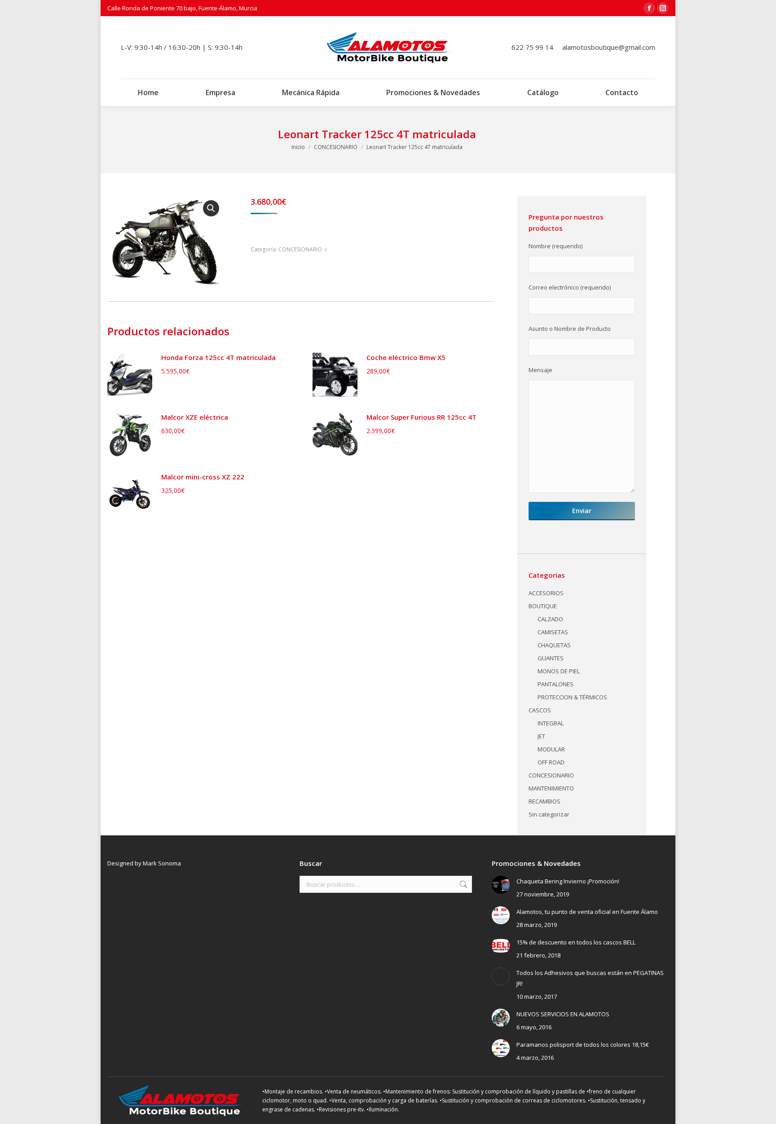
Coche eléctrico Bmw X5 (405, 357)
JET (541, 736)
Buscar (462, 884)
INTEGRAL (551, 723)
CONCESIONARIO (300, 249)
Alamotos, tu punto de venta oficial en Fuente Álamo (587, 912)
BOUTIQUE (543, 606)
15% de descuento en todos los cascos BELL (575, 942)
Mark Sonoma (162, 863)
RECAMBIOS (544, 801)
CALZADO (550, 619)
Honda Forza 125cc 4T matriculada (218, 357)
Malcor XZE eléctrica (194, 417)
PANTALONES (555, 684)
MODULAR (551, 749)
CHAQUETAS (554, 645)
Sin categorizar (549, 814)
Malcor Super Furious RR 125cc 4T (421, 417)
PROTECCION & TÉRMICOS (572, 697)
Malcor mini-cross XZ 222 (202, 476)
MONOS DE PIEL (559, 671)
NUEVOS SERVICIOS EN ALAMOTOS (562, 1014)
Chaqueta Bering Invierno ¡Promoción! (567, 881)
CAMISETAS (553, 632)
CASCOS (540, 710)
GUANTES (551, 658)
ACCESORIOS (546, 593)
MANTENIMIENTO (551, 788)
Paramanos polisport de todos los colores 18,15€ (582, 1045)
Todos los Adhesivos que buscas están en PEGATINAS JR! (590, 978)
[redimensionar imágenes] (501, 885)
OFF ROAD (551, 762)
